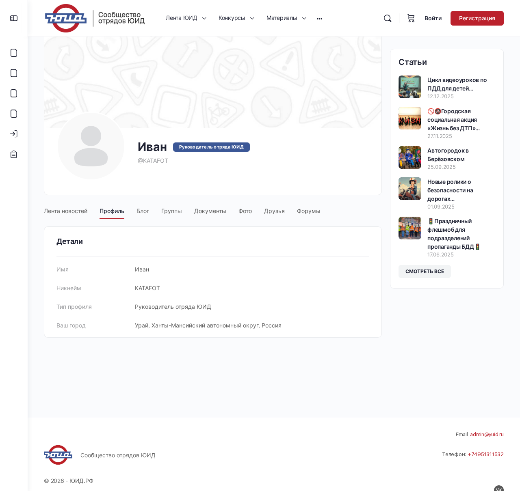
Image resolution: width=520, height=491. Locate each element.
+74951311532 (486, 454)
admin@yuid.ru (487, 434)
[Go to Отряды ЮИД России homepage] (94, 18)
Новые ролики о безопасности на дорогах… (450, 190)
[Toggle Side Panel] (14, 18)
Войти (433, 18)
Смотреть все (424, 271)
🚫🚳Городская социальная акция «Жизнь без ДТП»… (453, 119)
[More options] (319, 18)
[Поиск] (387, 18)
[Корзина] (411, 18)
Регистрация (477, 18)
